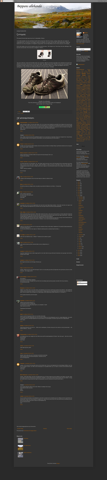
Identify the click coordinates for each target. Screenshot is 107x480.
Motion (80, 213)
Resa (89, 117)
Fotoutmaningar (86, 85)
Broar (86, 76)
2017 (79, 188)
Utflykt (89, 133)
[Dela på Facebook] (27, 111)
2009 (79, 255)
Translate (86, 51)
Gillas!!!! (80, 230)
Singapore (88, 123)
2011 (79, 252)
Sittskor (80, 202)
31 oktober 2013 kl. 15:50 (30, 203)
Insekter (88, 95)
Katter (77, 98)
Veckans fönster (83, 134)
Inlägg (79, 282)
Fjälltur (86, 82)
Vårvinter (78, 138)
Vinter (81, 136)
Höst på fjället (81, 224)
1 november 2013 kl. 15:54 (30, 363)
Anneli (21, 345)
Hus (86, 94)
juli (79, 238)
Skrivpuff (78, 125)
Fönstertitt (80, 229)
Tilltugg (84, 129)
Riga (85, 118)
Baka (89, 70)
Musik (89, 109)
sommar (78, 126)
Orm (88, 113)
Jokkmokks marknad (80, 96)
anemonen (22, 203)
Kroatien (81, 101)
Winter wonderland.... (28, 452)
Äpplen (84, 139)
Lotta (21, 176)
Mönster (80, 110)
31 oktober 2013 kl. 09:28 (33, 122)
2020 (79, 183)
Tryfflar (86, 130)
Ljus (86, 105)
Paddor (81, 114)
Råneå (81, 119)
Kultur (89, 101)
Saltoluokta (88, 120)
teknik (77, 129)
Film (80, 82)
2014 (79, 193)
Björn (89, 72)
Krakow (77, 101)
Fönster (86, 89)
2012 (79, 250)
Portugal (86, 115)
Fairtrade (77, 82)
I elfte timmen (81, 217)
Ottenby (77, 114)
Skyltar (82, 125)
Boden (84, 73)
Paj (83, 114)
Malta (89, 106)
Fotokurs (88, 84)
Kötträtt (89, 104)
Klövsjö (86, 99)
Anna (21, 242)
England (88, 81)
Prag (89, 115)
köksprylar (85, 104)
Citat (89, 79)
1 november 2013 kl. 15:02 (28, 353)
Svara (21, 131)
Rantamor (22, 300)
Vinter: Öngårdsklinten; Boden (82, 137)
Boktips (89, 75)
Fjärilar (89, 82)
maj (79, 241)
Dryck (82, 81)
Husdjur (88, 94)
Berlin (82, 72)
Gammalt (77, 90)
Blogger (58, 463)
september (81, 234)
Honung (89, 93)
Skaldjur (77, 124)
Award (82, 70)
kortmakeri (83, 100)
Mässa (77, 110)
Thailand (81, 129)
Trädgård (78, 131)
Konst (89, 99)
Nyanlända (26, 438)
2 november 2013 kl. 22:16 (29, 384)
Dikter (86, 80)
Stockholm (78, 128)
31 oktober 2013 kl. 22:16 (32, 334)
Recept (85, 117)
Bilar (85, 72)
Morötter (80, 212)
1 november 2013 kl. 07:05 (28, 345)
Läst (84, 106)
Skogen (83, 124)
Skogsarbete (87, 124)
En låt (80, 208)
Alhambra (78, 70)
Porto (83, 115)
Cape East (85, 79)
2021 (79, 182)
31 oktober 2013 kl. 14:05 (28, 176)
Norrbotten (80, 113)
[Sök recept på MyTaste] (80, 64)
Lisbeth (21, 396)
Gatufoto (85, 90)
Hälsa (77, 95)
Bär (77, 79)
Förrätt (89, 89)
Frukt (81, 88)
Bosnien (82, 76)
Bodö (84, 75)
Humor (77, 94)
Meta (21, 191)
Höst (81, 95)
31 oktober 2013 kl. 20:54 (30, 288)
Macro (87, 106)
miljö (82, 109)
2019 (79, 185)
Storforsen (83, 128)
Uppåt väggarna (82, 218)
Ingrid (21, 314)
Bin (87, 72)
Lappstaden (78, 105)
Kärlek (81, 104)
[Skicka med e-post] (23, 111)
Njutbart (81, 112)
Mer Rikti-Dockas (27, 445)
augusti (80, 236)
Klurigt (83, 99)
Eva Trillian (22, 234)
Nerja (86, 110)
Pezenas (77, 115)
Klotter (80, 203)
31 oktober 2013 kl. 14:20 (28, 184)
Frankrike (84, 86)
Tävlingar (78, 133)
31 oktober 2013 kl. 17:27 (29, 251)
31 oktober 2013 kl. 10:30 (32, 152)
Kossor (89, 100)
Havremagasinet (79, 93)
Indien (85, 95)
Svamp (87, 128)
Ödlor (86, 139)
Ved (86, 134)
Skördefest (86, 125)
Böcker (80, 79)
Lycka (82, 106)
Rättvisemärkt (85, 119)
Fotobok (84, 84)
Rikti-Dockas (88, 118)
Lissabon (83, 105)
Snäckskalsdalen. (24, 122)
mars (80, 244)
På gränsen (81, 215)
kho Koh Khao (85, 98)
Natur (84, 110)
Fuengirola (84, 88)
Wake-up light (82, 138)
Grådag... (80, 227)
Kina (80, 99)
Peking (86, 114)
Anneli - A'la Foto (23, 161)
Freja (21, 267)
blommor (78, 73)
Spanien (84, 126)
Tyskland (83, 131)
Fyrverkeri (80, 89)
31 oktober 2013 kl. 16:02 (27, 224)
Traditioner (88, 129)
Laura (21, 353)
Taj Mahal (80, 210)
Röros (89, 119)
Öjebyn (89, 139)
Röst (77, 120)
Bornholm (78, 76)
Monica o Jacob (23, 152)
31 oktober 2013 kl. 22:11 (29, 325)
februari (80, 246)
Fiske (84, 82)
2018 (79, 187)
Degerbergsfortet (79, 80)
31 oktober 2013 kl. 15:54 (31, 212)
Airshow (88, 69)
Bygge (89, 77)
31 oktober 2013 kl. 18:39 (28, 267)
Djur (89, 80)
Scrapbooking (79, 123)
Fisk (82, 82)
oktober (80, 200)
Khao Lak (81, 98)
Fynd (77, 89)
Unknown (22, 363)
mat (84, 108)
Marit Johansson (23, 374)
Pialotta (21, 325)
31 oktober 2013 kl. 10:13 (29, 144)
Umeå (86, 133)
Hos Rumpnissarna (82, 222)
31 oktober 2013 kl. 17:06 (30, 234)
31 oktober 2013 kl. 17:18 (28, 242)
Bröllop (89, 76)
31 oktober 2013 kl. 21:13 (30, 300)
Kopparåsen (78, 100)
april (80, 243)
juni (79, 239)
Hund (80, 94)
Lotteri (89, 105)
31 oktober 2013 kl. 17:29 (29, 260)
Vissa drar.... (81, 220)
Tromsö (82, 130)
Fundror (22, 113)
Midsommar (78, 109)
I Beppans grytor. (84, 163)
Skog (80, 124)
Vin (77, 135)
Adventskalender (80, 69)
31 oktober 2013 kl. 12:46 (33, 161)
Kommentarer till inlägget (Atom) (30, 430)
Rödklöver (81, 205)
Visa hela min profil (80, 43)
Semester (84, 123)
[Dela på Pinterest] (29, 111)
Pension (88, 114)
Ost (89, 113)
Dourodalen (78, 81)
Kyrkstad (77, 104)
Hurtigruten (83, 94)
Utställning (78, 134)
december (81, 197)
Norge (85, 112)
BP (20, 224)
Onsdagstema (84, 113)
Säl (89, 128)
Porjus (81, 115)
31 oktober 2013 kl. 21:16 (28, 314)
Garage (81, 90)
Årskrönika (80, 139)
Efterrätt (85, 81)
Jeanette (22, 251)
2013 (79, 195)
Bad (86, 70)
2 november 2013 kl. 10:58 (33, 374)
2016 (79, 190)
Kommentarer (81, 284)
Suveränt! (80, 225)
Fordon (77, 84)
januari (80, 248)
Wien (77, 139)
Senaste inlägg (20, 428)
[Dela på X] (26, 111)
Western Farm (87, 138)
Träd (89, 130)
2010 (79, 253)
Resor (77, 118)
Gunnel (21, 144)
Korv (86, 100)
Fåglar (83, 89)
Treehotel (78, 130)
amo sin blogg (23, 276)
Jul (85, 96)
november (81, 198)
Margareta (22, 288)
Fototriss (78, 85)
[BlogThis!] (25, 111)
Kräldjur (86, 101)
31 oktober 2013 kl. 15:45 (28, 191)
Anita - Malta (22, 212)
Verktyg (89, 134)
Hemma (84, 93)
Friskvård (78, 88)
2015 (79, 192)
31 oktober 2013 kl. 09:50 (29, 135)
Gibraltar (88, 90)
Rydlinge (77, 119)
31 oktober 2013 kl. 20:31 (31, 276)
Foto (81, 84)
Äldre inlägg (69, 428)
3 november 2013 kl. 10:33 (29, 396)
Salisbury (82, 120)
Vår (89, 137)
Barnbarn (78, 72)
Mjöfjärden (85, 109)
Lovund (77, 106)
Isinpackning (81, 207)
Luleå (80, 106)
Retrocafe (81, 118)
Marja (21, 184)
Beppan (86, 32)
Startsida (45, 428)
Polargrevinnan (23, 334)
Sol (89, 125)
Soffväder (80, 232)
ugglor (82, 133)
